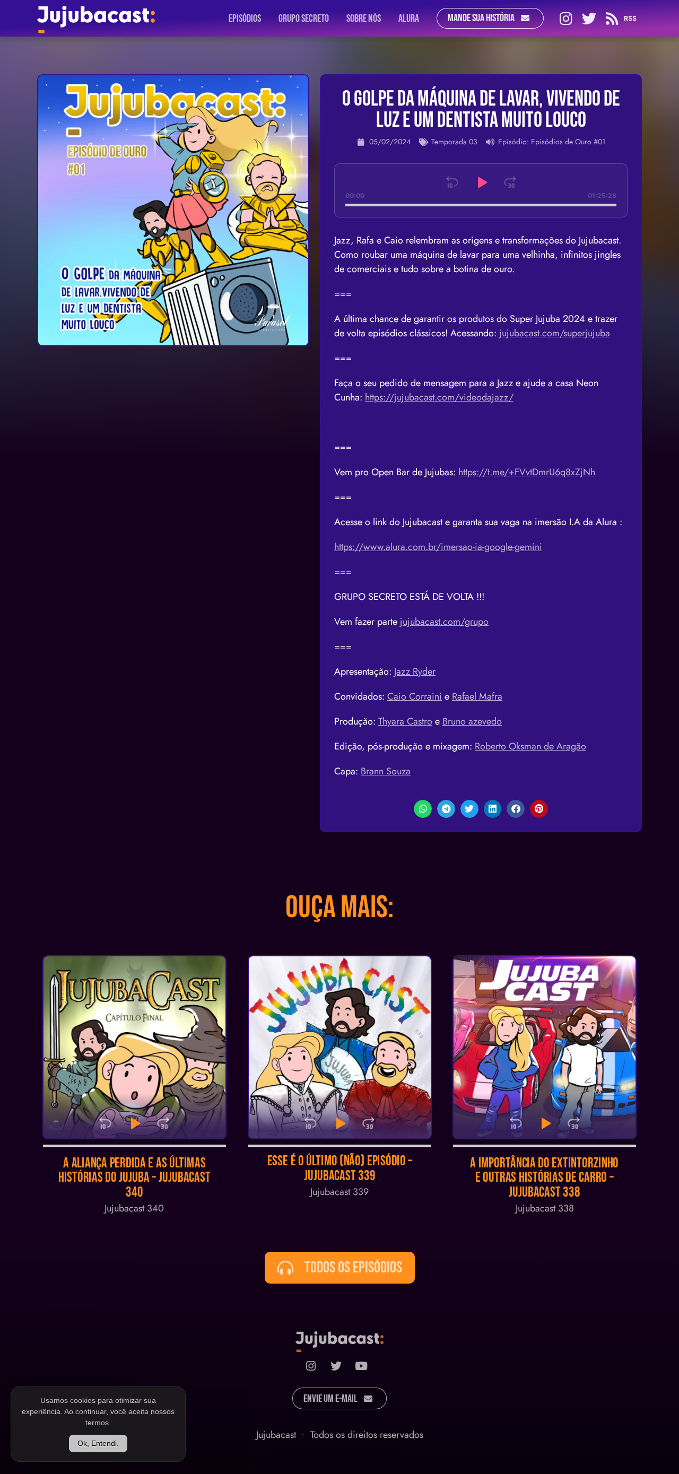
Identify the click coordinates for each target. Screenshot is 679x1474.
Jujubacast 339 (339, 1192)
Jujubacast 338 (545, 1208)
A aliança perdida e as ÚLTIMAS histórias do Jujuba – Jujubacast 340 (134, 1178)
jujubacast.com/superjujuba (554, 333)
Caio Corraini (414, 696)
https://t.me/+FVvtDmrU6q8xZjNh (526, 472)
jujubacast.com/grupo (444, 622)
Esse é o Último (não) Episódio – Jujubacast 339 (339, 1168)
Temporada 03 (454, 141)
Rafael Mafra (477, 696)
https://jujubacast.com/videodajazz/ (439, 397)
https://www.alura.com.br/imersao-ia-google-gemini (438, 547)
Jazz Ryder (415, 671)
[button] (423, 809)
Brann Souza (386, 771)
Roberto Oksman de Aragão (530, 746)
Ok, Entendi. (98, 1443)
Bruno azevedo (472, 721)
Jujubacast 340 (134, 1208)
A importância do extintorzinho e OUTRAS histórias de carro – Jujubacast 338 (545, 1178)
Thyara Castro (405, 721)
